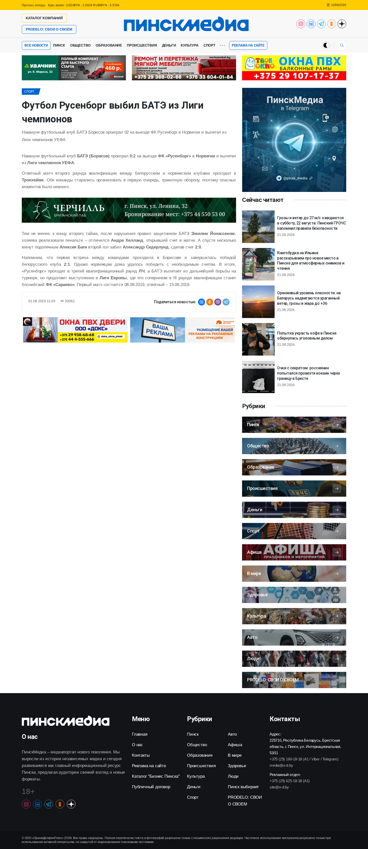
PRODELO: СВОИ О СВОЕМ (49, 29)
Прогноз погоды (33, 5)
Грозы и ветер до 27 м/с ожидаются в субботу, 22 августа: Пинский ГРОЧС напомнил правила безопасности (311, 223)
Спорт (210, 45)
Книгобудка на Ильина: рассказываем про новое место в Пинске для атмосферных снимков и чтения (310, 260)
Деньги (169, 45)
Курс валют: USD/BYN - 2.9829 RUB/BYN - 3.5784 (84, 5)
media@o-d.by (281, 765)
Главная (139, 734)
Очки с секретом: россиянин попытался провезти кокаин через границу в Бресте (308, 373)
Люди (233, 776)
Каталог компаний (44, 18)
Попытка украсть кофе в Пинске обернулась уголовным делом (306, 336)
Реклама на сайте (248, 45)
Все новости (36, 45)
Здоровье (237, 765)
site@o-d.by (279, 787)
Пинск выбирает (243, 786)
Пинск (59, 45)
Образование (109, 45)
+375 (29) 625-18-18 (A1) (290, 781)
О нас (137, 744)
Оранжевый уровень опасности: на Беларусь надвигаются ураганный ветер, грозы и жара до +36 (309, 298)
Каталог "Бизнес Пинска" (155, 776)
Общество (80, 45)
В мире (235, 755)
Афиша (235, 744)
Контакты (140, 755)
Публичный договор (151, 786)
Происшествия (142, 45)
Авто (232, 734)
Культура (189, 45)
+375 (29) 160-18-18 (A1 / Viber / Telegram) (304, 759)
